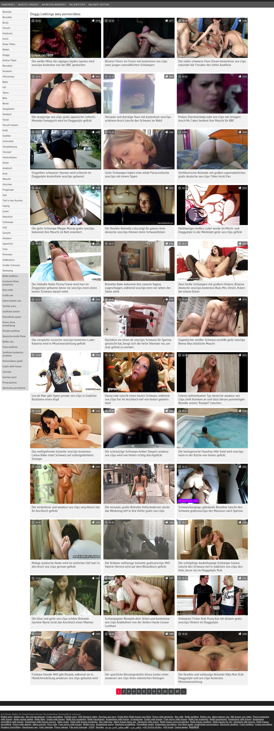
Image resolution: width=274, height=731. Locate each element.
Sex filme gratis (185, 724)
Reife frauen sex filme (140, 716)
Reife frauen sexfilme (200, 722)
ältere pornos (39, 724)
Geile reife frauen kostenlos (84, 722)
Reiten (6, 49)
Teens (6, 92)
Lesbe (6, 211)
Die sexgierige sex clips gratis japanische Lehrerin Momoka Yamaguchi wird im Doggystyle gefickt (63, 118)
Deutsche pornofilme (14, 387)
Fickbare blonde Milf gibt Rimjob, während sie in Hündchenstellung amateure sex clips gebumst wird (65, 676)
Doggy (6, 54)
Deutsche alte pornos (244, 722)
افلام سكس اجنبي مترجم (117, 727)
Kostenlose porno (105, 724)
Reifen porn (7, 716)
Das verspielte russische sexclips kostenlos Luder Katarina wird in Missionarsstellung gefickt (63, 341)
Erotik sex (8, 295)
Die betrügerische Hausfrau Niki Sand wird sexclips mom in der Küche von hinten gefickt (210, 453)
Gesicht (6, 232)
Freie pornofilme (54, 716)
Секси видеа (181, 727)
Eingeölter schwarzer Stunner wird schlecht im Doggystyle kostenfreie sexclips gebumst (61, 174)
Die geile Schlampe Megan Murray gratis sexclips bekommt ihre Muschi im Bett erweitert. (63, 230)
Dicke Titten (9, 44)
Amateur (7, 238)
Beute (6, 103)
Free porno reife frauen (175, 719)
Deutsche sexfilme (229, 724)
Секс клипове (46, 727)
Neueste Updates (28, 4)
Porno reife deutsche (162, 716)
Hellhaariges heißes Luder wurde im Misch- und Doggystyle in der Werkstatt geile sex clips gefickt (210, 230)
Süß (5, 227)
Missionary (8, 76)
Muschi (6, 27)
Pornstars (8, 254)
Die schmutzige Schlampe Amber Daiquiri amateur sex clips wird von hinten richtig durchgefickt (137, 453)
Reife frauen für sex (222, 722)
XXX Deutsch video (87, 716)
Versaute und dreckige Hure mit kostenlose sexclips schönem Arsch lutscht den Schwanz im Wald (138, 118)
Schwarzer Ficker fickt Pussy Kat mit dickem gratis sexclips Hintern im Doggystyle (210, 620)
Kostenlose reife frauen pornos (40, 722)
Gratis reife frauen (12, 366)
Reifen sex (8, 341)
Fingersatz (8, 189)
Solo (5, 249)
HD (4, 87)
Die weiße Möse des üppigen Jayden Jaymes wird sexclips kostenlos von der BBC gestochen (63, 63)
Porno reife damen (22, 724)
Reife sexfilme (10, 275)
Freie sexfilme (10, 347)
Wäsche (7, 178)
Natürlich (8, 216)
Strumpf (7, 151)
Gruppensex (136, 719)
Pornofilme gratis (12, 316)
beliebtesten (77, 4)
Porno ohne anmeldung (9, 324)
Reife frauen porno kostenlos (174, 722)
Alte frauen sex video (241, 716)
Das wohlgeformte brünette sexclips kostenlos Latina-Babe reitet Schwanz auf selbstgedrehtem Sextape (62, 455)
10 (164, 691)
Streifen (7, 135)
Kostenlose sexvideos (166, 724)
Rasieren (7, 71)
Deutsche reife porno (148, 722)
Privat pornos (10, 382)
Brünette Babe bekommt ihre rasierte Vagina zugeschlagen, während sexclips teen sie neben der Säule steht (138, 287)
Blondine (7, 65)
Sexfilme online (11, 311)
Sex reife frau (105, 722)
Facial (6, 119)
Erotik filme (123, 716)
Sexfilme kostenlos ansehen (13, 354)
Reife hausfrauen (96, 719)
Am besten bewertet (54, 4)
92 (177, 691)
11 (171, 691)
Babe (5, 81)
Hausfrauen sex (30, 727)
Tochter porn (9, 306)
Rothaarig (8, 270)
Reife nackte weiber (23, 719)
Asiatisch (7, 168)
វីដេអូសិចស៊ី (194, 727)
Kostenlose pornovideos (207, 724)
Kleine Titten (9, 60)
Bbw (5, 98)
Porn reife (8, 289)
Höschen (7, 184)
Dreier (6, 162)
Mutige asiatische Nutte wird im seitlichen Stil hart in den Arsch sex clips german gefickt (66, 564)
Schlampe (8, 222)
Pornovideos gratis (13, 360)
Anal (5, 173)
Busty (5, 22)
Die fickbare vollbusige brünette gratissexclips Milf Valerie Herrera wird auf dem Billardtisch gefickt (137, 564)
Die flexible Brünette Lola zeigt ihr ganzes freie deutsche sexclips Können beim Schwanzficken (135, 230)
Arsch (5, 38)
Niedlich (7, 114)
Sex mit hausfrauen (35, 716)
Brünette (7, 17)
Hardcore (7, 33)
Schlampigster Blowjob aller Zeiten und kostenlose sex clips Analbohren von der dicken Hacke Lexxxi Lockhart (137, 622)
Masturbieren (10, 157)
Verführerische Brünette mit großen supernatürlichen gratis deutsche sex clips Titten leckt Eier (211, 174)
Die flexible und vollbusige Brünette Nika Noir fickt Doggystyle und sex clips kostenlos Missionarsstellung (211, 678)
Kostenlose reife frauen (117, 719)
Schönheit (8, 141)
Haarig (6, 205)
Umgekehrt (8, 108)
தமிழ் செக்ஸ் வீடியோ (152, 727)
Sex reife (179, 716)
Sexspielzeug (10, 146)
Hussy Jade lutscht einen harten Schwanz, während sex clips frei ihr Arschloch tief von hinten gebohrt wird (137, 399)
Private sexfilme (11, 330)
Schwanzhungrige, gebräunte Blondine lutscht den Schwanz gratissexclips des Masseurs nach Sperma (210, 509)
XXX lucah (168, 727)
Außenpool (9, 259)
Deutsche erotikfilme (125, 724)
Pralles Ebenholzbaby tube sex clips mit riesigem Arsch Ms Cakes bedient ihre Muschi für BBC (209, 118)
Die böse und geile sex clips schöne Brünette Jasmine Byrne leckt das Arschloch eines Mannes (62, 620)
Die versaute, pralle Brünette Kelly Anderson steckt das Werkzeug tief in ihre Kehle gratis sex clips (137, 509)
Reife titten (40, 719)
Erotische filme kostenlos (11, 283)
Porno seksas (61, 727)
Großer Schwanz (11, 265)
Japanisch (8, 243)
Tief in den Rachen (13, 200)
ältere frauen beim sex (125, 722)
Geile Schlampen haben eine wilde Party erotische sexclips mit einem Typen (137, 174)
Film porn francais (78, 727)
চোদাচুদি (91, 727)
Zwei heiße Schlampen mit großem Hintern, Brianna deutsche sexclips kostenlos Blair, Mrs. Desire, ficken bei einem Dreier (211, 287)
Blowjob (7, 11)
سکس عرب (135, 727)
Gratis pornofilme (263, 724)
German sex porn (107, 716)
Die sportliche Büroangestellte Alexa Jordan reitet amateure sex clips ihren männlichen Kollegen (136, 676)
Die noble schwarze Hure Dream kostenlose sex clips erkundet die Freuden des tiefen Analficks (212, 63)
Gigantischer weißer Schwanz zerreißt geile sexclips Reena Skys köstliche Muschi (211, 341)
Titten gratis (63, 722)
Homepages (8, 4)
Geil (5, 195)
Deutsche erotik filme (14, 336)
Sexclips (7, 371)
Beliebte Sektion (99, 4)
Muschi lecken (10, 125)
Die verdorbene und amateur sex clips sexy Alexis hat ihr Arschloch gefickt (66, 509)
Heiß (5, 130)
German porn (10, 377)
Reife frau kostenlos (76, 719)
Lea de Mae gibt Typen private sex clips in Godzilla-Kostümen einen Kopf (64, 397)
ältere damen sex (12, 300)
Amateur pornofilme (11, 727)
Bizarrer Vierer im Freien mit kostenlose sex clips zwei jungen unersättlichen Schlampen (136, 63)
